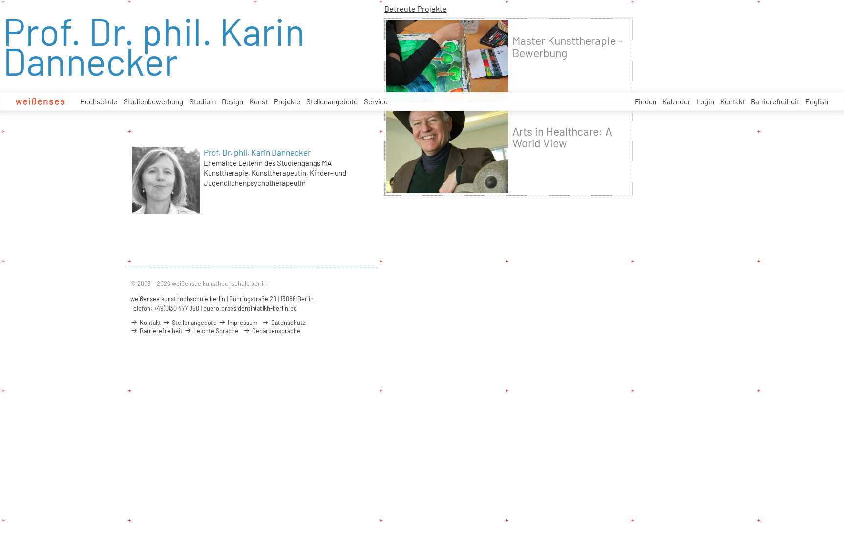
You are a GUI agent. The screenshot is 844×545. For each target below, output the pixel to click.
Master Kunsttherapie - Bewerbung (567, 46)
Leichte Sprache (215, 331)
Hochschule (98, 101)
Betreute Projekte (415, 8)
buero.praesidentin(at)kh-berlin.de (250, 308)
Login (705, 101)
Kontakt (732, 101)
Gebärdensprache (275, 331)
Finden (645, 101)
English (816, 101)
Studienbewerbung (153, 101)
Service (376, 101)
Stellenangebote (332, 101)
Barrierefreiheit (775, 101)
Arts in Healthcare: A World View (562, 137)
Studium (203, 101)
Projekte (287, 101)
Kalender (676, 101)
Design (232, 101)
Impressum (241, 322)
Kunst (259, 101)
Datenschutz (288, 322)
